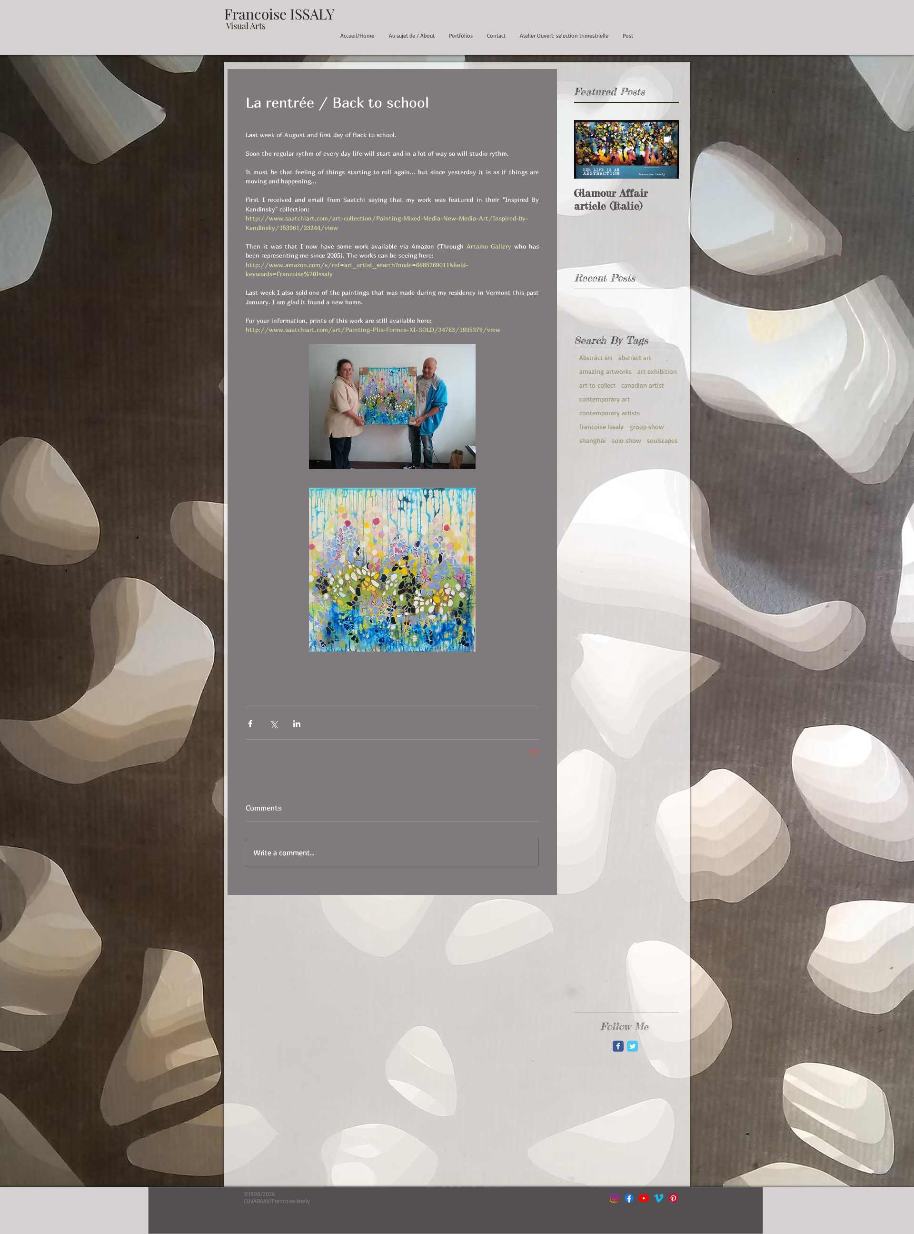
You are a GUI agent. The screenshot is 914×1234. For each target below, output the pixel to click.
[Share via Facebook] (250, 723)
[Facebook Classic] (618, 1046)
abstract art (634, 357)
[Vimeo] (659, 1198)
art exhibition (657, 371)
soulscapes (662, 440)
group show (646, 426)
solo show (626, 440)
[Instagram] (614, 1198)
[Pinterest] (673, 1198)
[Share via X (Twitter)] (273, 723)
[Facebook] (629, 1198)
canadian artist (642, 385)
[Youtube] (644, 1198)
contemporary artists (609, 413)
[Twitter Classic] (632, 1046)
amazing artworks (605, 371)
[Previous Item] (589, 149)
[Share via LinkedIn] (296, 723)
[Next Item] (663, 149)
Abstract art (596, 357)
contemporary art (604, 399)
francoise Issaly (601, 426)
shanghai (592, 440)
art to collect (597, 385)
